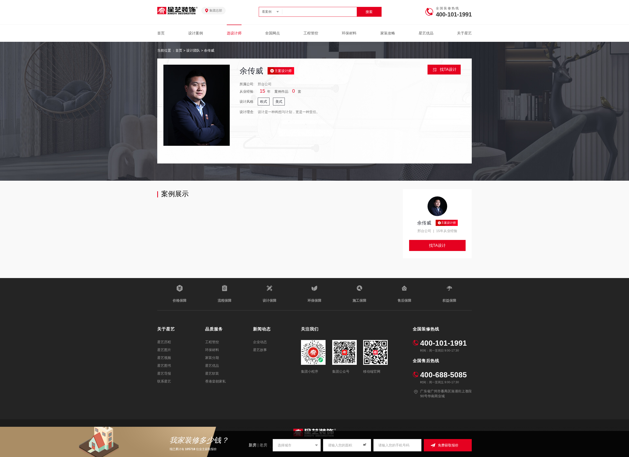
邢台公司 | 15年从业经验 (437, 231)
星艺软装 (212, 373)
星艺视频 (164, 358)
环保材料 (349, 33)
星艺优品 (426, 33)
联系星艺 (164, 381)
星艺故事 (260, 350)
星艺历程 (164, 342)
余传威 (209, 50)
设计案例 (195, 33)
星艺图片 (164, 350)
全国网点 (272, 33)
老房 (263, 445)
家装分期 (212, 358)
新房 (253, 445)
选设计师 (234, 33)
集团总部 (215, 10)
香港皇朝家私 (215, 381)
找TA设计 (448, 69)
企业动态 (260, 342)
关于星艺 (464, 33)
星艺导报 (164, 373)
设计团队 (193, 50)
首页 (161, 33)
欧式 (263, 101)
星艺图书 (164, 366)
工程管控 (310, 33)
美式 (278, 101)
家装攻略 (387, 33)
